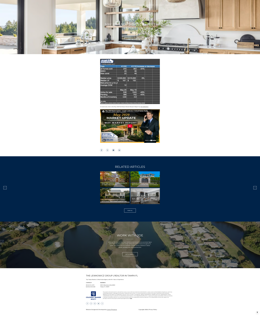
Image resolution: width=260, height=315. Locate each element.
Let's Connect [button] (130, 254)
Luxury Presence (112, 309)
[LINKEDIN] (94, 303)
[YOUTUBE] (98, 303)
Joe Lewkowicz (144, 106)
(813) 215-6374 (90, 285)
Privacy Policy (153, 309)
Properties (128, 5)
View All (130, 210)
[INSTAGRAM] (91, 303)
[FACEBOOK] (87, 303)
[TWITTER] (102, 303)
